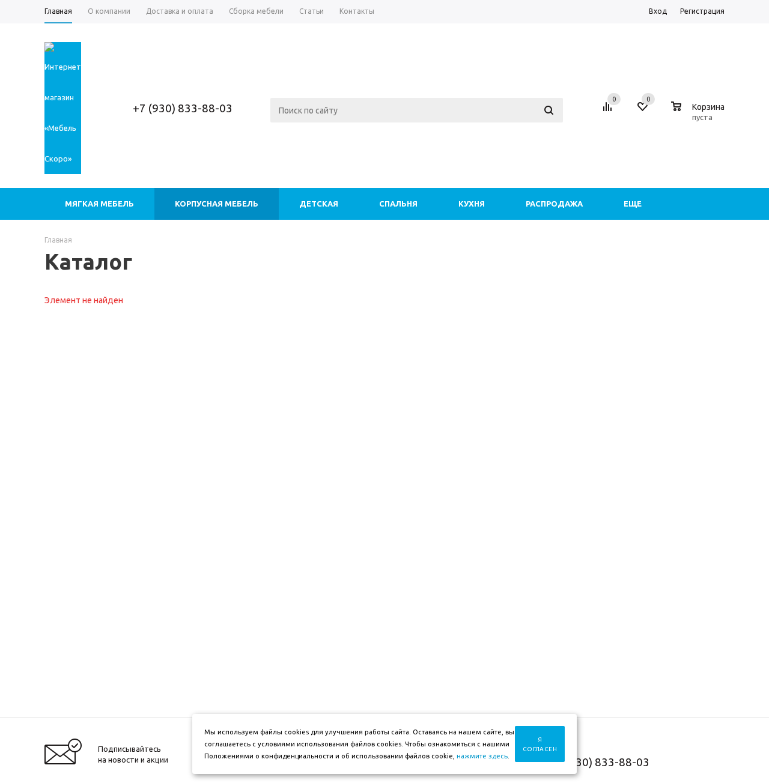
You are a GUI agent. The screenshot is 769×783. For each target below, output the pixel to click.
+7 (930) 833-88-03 (183, 108)
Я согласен (540, 744)
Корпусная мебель (216, 203)
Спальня (398, 203)
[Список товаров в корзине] (699, 115)
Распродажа (554, 203)
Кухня (471, 203)
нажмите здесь (482, 756)
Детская (318, 203)
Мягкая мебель (99, 203)
